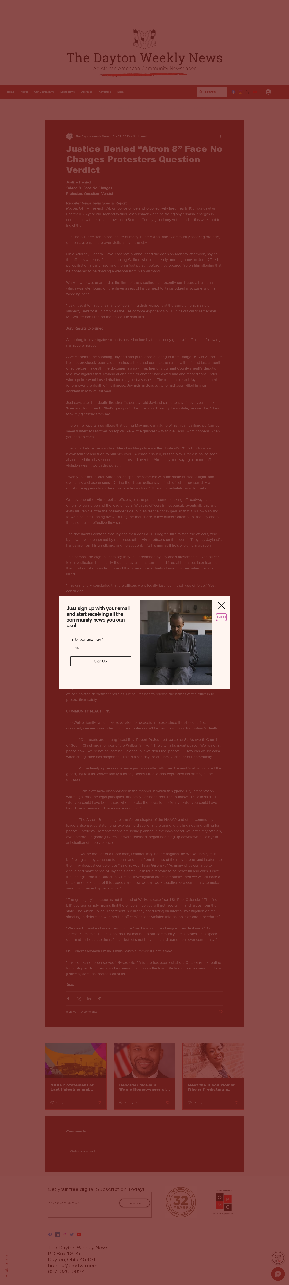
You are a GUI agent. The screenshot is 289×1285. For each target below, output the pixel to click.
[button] (221, 605)
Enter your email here (86, 639)
